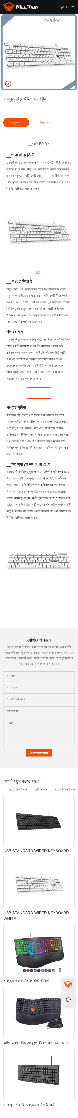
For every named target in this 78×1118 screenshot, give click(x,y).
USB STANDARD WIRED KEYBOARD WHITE (36, 915)
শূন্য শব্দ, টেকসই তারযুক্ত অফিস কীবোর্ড (28, 1105)
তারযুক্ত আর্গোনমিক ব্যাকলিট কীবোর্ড (26, 980)
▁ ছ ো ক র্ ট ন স (16, 789)
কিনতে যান (44, 122)
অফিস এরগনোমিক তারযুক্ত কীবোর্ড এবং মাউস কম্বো (35, 1042)
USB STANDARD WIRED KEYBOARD (36, 850)
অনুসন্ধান (16, 122)
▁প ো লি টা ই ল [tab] (39, 144)
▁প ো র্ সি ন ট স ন (63, 789)
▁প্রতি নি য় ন (39, 789)
